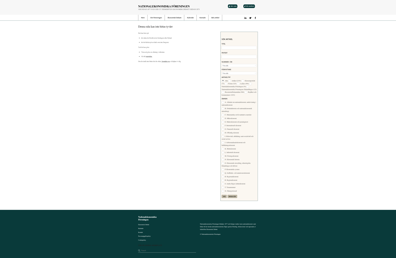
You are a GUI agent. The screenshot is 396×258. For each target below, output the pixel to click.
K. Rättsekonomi (230, 149)
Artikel (236, 81)
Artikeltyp (226, 77)
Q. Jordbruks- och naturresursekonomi (237, 173)
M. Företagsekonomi (231, 156)
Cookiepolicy (142, 240)
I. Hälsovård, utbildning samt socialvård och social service (237, 137)
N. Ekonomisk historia (231, 159)
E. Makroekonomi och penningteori (236, 122)
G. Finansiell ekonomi (231, 129)
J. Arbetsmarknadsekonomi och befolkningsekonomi (233, 143)
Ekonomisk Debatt (174, 18)
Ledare (244, 83)
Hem (143, 18)
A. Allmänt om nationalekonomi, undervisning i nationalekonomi (239, 103)
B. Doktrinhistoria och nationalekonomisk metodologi (237, 109)
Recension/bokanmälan (234, 92)
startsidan (149, 56)
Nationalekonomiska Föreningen (211, 234)
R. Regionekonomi (230, 180)
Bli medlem (250, 6)
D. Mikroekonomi (230, 118)
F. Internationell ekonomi (232, 125)
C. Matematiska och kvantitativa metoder (237, 115)
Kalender (190, 18)
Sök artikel (215, 18)
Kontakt (203, 18)
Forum (232, 83)
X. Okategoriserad (230, 191)
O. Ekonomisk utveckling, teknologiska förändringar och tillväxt (236, 164)
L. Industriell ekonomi (231, 152)
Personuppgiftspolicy (144, 236)
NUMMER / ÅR (227, 62)
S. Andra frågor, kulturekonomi (234, 184)
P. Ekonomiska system (231, 169)
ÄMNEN (224, 99)
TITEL (223, 44)
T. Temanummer (230, 187)
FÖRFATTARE (226, 69)
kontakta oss (165, 61)
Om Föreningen (156, 18)
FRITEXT (224, 53)
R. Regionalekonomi (231, 176)
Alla (226, 81)
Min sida (234, 6)
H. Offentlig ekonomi (231, 133)
